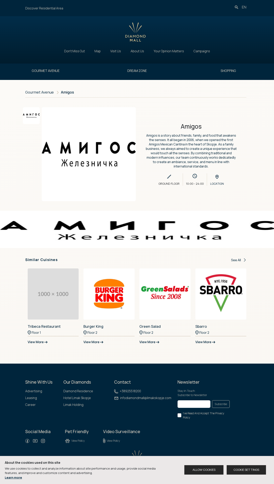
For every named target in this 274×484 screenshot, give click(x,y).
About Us (137, 51)
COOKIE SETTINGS (246, 470)
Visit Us (115, 51)
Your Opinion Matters (169, 51)
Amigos (67, 92)
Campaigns (202, 51)
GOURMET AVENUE (46, 71)
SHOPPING (228, 71)
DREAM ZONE (137, 71)
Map (97, 51)
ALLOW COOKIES (204, 470)
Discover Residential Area (44, 8)
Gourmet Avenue (39, 92)
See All (236, 260)
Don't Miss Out (74, 51)
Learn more (13, 477)
